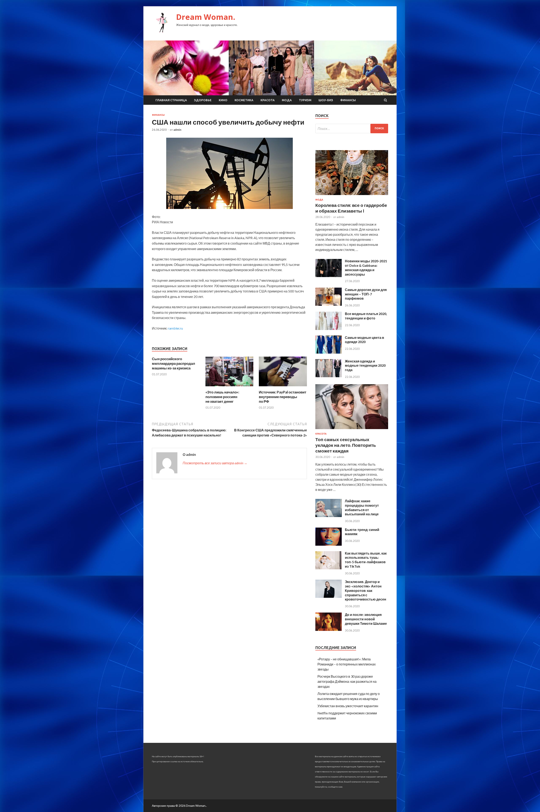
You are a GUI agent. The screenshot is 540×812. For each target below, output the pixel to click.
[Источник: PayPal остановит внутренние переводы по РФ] (283, 387)
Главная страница (171, 100)
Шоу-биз (326, 100)
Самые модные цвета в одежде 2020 (364, 339)
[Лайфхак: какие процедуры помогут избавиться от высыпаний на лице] (328, 516)
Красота (268, 100)
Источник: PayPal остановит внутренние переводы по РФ (282, 397)
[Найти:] (351, 128)
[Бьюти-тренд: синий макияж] (328, 544)
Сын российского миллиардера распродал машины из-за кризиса (173, 363)
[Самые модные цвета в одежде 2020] (328, 352)
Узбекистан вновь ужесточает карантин (347, 706)
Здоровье (203, 100)
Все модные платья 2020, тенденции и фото (366, 316)
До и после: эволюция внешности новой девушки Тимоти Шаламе (366, 619)
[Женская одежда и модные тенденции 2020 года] (328, 376)
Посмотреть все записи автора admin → (215, 463)
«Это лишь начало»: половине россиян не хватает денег (222, 397)
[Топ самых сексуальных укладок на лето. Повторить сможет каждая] (351, 430)
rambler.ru (175, 328)
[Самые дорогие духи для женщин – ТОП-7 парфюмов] (328, 304)
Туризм (305, 100)
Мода (287, 100)
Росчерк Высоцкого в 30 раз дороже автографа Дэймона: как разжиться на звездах (347, 681)
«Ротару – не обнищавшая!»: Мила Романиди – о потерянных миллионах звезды (346, 664)
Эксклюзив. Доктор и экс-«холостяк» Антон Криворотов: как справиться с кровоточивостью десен (365, 590)
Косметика (244, 100)
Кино (223, 100)
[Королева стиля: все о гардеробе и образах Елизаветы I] (351, 196)
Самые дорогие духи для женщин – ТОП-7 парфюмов (366, 294)
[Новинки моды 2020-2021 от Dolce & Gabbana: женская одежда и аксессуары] (328, 276)
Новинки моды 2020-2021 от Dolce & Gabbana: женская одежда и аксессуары (366, 267)
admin (177, 129)
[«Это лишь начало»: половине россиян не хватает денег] (229, 387)
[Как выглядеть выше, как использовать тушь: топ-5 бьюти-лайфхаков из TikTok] (328, 568)
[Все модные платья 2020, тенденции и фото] (328, 329)
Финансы (348, 100)
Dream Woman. (205, 17)
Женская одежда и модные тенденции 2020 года (365, 365)
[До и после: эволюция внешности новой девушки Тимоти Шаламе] (328, 630)
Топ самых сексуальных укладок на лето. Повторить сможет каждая (345, 445)
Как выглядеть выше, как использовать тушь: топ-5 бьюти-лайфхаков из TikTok (366, 559)
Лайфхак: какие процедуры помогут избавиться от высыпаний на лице (362, 507)
